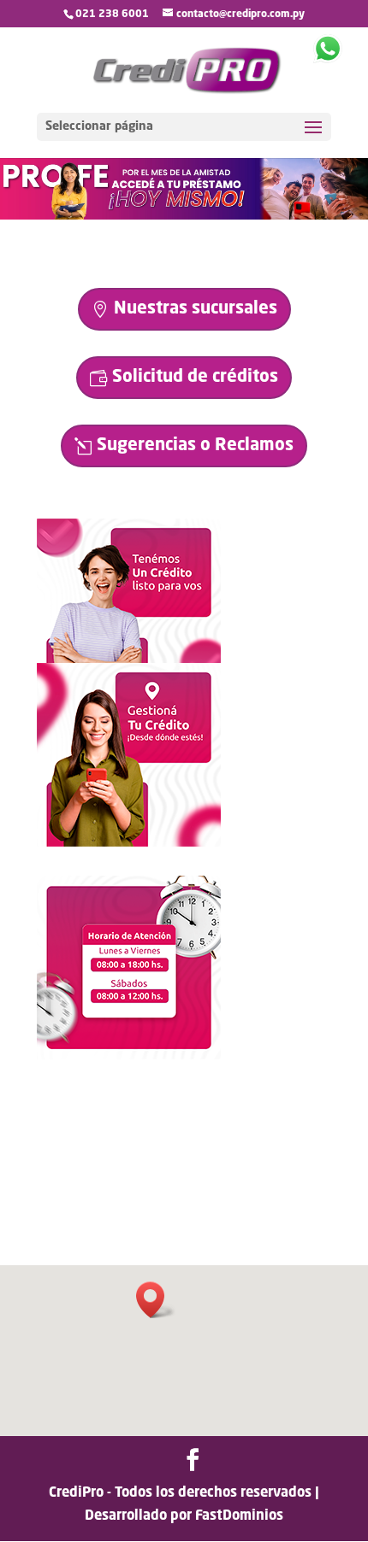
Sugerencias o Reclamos (195, 445)
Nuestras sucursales (195, 309)
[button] (155, 1300)
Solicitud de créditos (195, 377)
